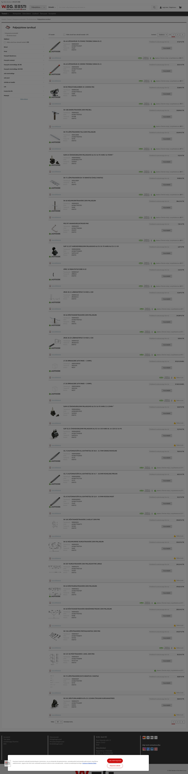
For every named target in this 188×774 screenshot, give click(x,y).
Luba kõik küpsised (115, 760)
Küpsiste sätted (115, 765)
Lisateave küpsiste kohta (89, 763)
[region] (78, 763)
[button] (7, 763)
